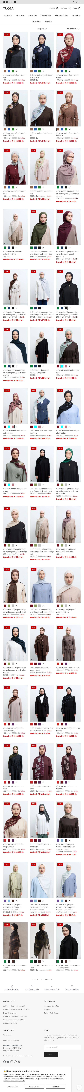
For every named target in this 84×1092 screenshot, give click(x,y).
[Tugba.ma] (8, 8)
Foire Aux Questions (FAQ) (13, 1020)
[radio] (5, 71)
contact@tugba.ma (11, 1040)
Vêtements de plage (61, 15)
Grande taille (32, 15)
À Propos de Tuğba (51, 1006)
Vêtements (20, 15)
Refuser (56, 1086)
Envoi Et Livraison (9, 1013)
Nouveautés (8, 15)
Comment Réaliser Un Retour (15, 1016)
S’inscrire (51, 1054)
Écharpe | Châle (46, 15)
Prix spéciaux (36, 21)
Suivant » (48, 979)
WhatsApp (7, 1035)
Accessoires (76, 15)
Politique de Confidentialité (14, 1006)
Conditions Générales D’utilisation (17, 1009)
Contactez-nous (10, 1023)
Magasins (48, 21)
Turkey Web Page (51, 1013)
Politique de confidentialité (14, 1081)
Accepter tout (34, 1086)
